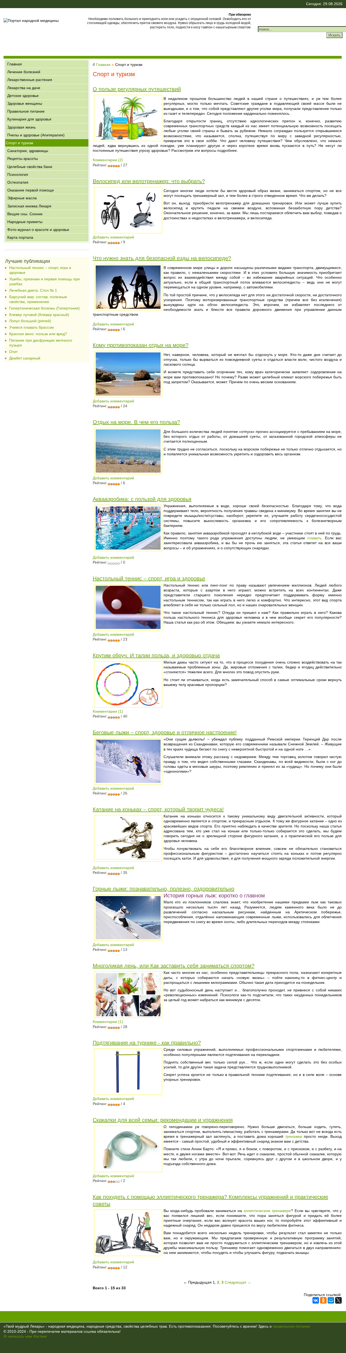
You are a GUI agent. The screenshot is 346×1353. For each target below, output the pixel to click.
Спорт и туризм (19, 143)
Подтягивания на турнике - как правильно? (147, 1043)
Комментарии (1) (108, 711)
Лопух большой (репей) (30, 321)
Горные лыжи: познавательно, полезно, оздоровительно (163, 889)
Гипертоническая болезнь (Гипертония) (44, 308)
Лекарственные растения (29, 80)
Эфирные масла (22, 198)
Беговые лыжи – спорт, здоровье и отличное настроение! (165, 732)
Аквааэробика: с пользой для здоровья (142, 499)
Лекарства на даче (23, 88)
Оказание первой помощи (30, 190)
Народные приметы (24, 222)
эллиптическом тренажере (267, 1211)
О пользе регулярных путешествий (137, 89)
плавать (314, 538)
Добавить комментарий (113, 237)
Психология (17, 174)
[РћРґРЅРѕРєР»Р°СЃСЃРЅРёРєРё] (323, 1300)
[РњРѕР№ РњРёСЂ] (331, 1300)
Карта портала (20, 237)
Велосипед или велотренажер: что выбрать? (149, 181)
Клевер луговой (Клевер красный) (39, 314)
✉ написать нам (18, 1336)
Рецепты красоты (22, 158)
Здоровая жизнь (21, 127)
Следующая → (238, 1282)
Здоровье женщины (24, 103)
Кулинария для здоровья (29, 119)
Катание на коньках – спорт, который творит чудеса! (158, 809)
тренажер (293, 1136)
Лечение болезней (23, 72)
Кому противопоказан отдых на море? (140, 345)
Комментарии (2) (108, 160)
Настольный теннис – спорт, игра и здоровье (149, 578)
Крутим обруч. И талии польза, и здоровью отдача (156, 655)
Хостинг (40, 1336)
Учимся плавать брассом (31, 327)
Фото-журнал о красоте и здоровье (38, 229)
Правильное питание (26, 111)
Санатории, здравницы (27, 151)
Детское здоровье (23, 95)
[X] (338, 1300)
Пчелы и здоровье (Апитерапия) (36, 135)
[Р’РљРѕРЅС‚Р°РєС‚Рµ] (315, 1300)
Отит (13, 351)
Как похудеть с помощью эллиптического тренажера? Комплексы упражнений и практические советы (210, 1200)
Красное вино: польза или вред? (38, 334)
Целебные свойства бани (29, 166)
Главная (14, 64)
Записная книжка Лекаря (29, 206)
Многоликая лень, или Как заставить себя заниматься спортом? (173, 966)
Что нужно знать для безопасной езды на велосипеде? (162, 258)
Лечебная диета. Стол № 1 (33, 290)
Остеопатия (17, 182)
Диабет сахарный (24, 358)
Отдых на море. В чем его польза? (136, 422)
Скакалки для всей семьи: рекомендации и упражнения (163, 1120)
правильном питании (291, 1326)
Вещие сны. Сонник (24, 214)
